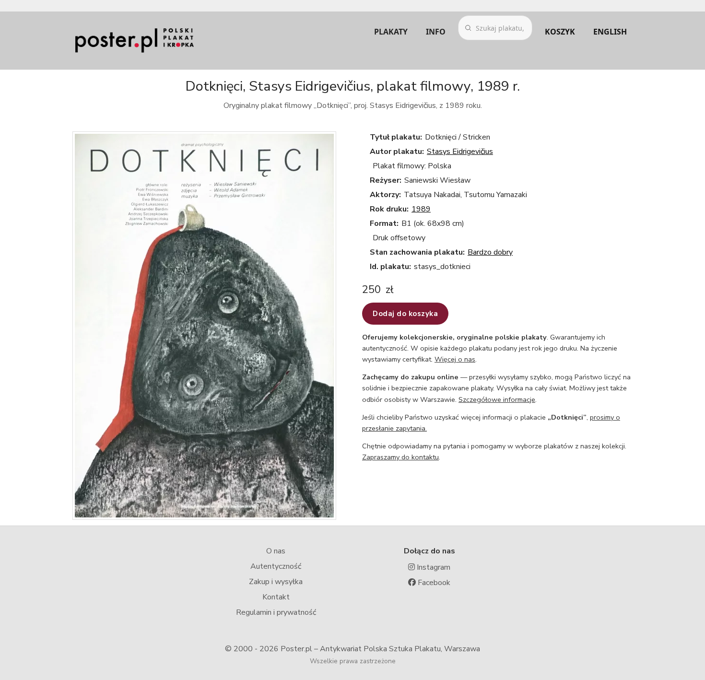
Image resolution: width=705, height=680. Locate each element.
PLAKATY (391, 31)
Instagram (432, 567)
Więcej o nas (455, 359)
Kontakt (276, 597)
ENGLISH (610, 31)
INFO (436, 31)
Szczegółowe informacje (496, 399)
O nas (275, 551)
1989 (421, 209)
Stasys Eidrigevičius (460, 151)
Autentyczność (275, 566)
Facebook (433, 582)
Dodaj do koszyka (405, 313)
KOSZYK (560, 31)
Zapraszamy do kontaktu (400, 457)
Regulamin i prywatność (276, 612)
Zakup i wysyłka (276, 581)
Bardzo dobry (490, 252)
